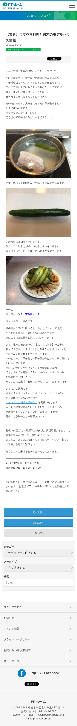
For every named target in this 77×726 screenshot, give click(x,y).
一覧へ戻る (38, 533)
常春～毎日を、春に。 (17, 49)
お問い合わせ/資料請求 (17, 650)
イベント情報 (11, 628)
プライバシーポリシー (17, 639)
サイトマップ (11, 661)
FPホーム (38, 702)
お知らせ (9, 617)
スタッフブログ (13, 607)
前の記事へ (38, 512)
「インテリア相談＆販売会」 (21, 402)
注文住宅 (35, 49)
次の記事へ (38, 522)
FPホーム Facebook (44, 673)
